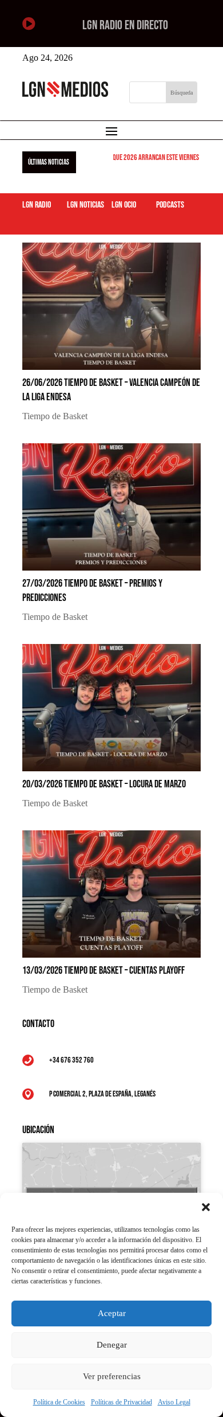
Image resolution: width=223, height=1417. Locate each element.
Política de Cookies (59, 1402)
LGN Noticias (85, 205)
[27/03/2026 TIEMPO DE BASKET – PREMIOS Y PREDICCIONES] (111, 507)
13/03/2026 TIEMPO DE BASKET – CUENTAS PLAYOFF (103, 971)
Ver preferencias (112, 1376)
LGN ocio (124, 205)
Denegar (112, 1344)
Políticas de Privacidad (121, 1402)
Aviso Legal (174, 1402)
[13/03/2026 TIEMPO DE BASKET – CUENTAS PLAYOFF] (111, 894)
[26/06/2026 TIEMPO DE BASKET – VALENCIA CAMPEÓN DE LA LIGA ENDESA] (111, 306)
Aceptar (112, 1313)
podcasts (170, 205)
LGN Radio (36, 205)
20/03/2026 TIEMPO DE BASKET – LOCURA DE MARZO (104, 784)
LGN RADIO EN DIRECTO (125, 25)
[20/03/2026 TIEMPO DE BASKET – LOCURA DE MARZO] (111, 707)
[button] (206, 1207)
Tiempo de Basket (54, 416)
